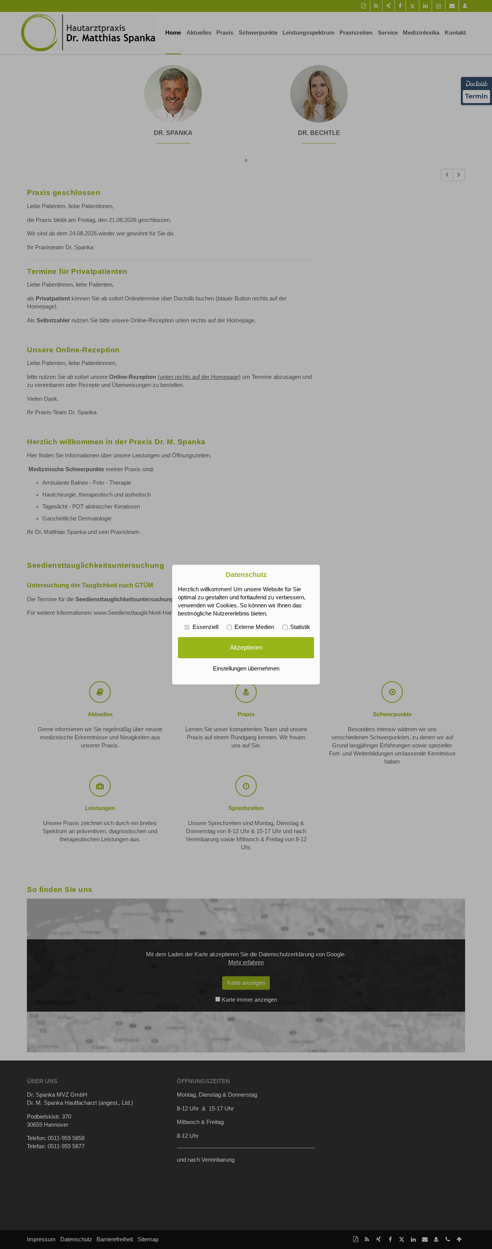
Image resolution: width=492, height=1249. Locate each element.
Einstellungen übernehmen (246, 668)
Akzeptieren (246, 647)
